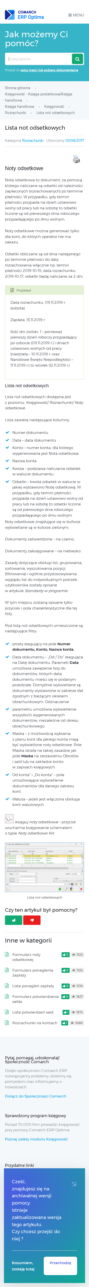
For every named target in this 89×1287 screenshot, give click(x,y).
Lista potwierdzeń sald (32, 1012)
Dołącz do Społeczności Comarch (35, 1096)
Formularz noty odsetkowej (26, 957)
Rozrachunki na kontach (34, 1023)
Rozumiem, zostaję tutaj (23, 1265)
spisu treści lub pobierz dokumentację (49, 70)
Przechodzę (60, 1262)
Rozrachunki (33, 140)
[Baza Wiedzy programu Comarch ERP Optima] (24, 15)
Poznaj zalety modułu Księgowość (36, 1139)
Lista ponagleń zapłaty (33, 986)
